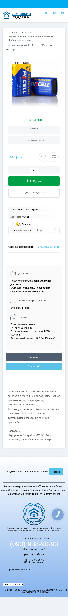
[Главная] (7, 32)
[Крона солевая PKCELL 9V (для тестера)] (34, 83)
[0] (45, 15)
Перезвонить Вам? (34, 549)
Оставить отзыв (35, 140)
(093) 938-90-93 (34, 544)
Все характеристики (49, 246)
